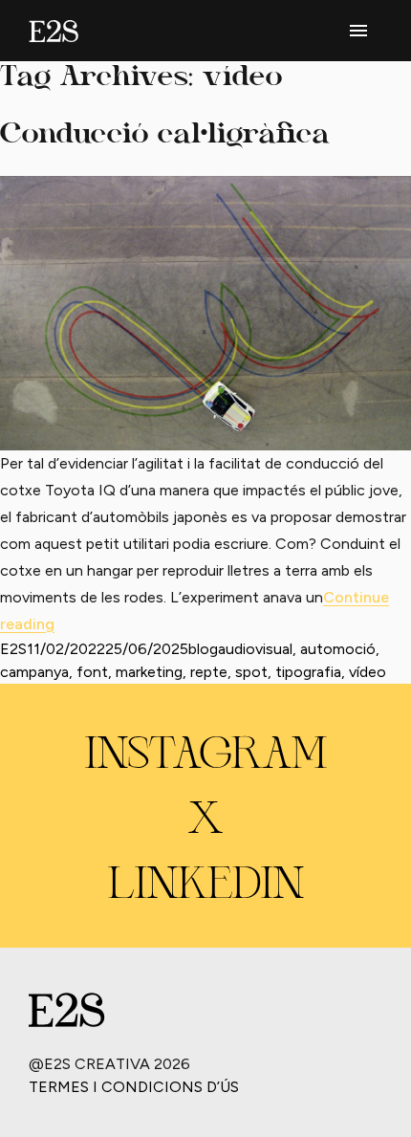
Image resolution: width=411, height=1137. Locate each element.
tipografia (308, 672)
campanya (34, 672)
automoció (338, 649)
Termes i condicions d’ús (134, 1087)
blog (203, 649)
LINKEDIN (206, 886)
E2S (13, 649)
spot (251, 672)
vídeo (367, 672)
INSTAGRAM (206, 756)
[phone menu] (358, 30)
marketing (149, 672)
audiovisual (255, 649)
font (92, 672)
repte (208, 672)
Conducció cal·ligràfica (165, 135)
